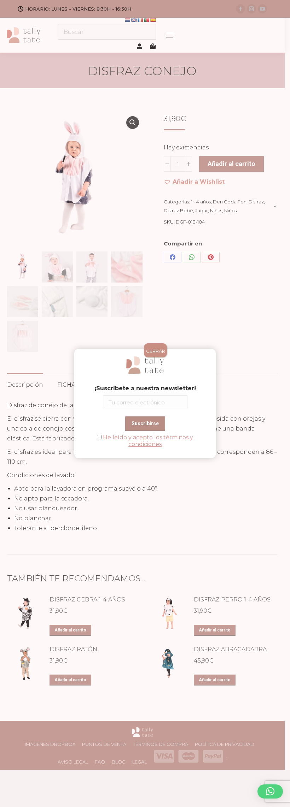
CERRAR (155, 351)
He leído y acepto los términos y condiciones (148, 440)
